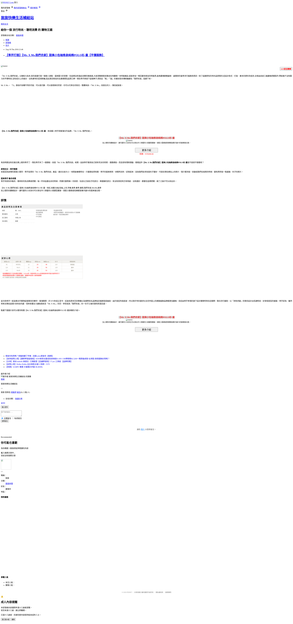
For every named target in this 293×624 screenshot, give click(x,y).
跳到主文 (4, 24)
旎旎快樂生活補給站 (17, 18)
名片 (7, 45)
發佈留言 (5, 421)
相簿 (7, 40)
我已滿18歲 (5, 619)
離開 (13, 619)
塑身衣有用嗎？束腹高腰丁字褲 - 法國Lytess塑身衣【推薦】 (29, 356)
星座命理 (19, 35)
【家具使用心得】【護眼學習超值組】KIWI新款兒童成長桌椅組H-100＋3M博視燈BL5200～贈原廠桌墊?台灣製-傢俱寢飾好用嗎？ (57, 359)
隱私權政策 (159, 592)
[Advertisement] (20, 107)
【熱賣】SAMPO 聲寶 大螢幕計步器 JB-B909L (24, 367)
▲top (3, 403)
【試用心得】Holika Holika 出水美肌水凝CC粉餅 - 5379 (27, 364)
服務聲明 (168, 592)
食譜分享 (18, 399)
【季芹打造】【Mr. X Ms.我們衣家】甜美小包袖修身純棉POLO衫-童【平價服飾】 (55, 55)
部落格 (8, 43)
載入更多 (5, 407)
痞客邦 (13, 392)
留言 (19, 392)
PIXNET (129, 592)
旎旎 (3, 379)
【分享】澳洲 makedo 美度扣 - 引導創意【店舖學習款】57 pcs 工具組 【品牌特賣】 (38, 361)
